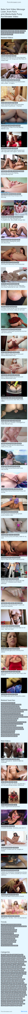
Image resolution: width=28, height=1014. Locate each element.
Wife (17, 1005)
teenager (12, 80)
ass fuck (3, 148)
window (17, 32)
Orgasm (24, 986)
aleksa (3, 306)
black (9, 694)
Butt (2, 963)
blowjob (14, 55)
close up (22, 32)
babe (2, 32)
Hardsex (13, 977)
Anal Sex (3, 956)
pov (2, 125)
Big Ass (13, 958)
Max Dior (4, 283)
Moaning (24, 984)
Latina (16, 981)
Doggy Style (4, 970)
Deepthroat (13, 968)
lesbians (13, 262)
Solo (17, 998)
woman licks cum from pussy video (8, 720)
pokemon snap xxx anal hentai (8, 938)
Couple (18, 965)
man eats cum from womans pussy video (10, 706)
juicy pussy (16, 534)
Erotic (2, 972)
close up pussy (12, 194)
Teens (8, 1003)
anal (17, 894)
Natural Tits (12, 986)
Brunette (20, 961)
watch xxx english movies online (8, 942)
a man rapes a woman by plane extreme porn (11, 924)
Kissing (8, 981)
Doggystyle (10, 970)
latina (17, 579)
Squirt (20, 998)
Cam (6, 963)
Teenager (3, 1003)
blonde (21, 216)
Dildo (18, 968)
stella (14, 329)
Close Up (15, 963)
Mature (10, 984)
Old (17, 986)
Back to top (24, 1011)
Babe (23, 956)
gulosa (17, 870)
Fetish (8, 974)
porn (3, 759)
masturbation (11, 31)
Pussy (2, 991)
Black (2, 961)
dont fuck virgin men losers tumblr (8, 929)
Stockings (9, 1002)
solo (11, 34)
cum (3, 102)
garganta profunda (10, 870)
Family (16, 972)
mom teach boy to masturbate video (9, 736)
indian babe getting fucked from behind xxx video (12, 711)
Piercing (24, 988)
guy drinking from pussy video (8, 702)
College (3, 965)
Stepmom (3, 1002)
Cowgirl (23, 965)
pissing (13, 557)
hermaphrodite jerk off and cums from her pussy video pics (14, 709)
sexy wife (19, 443)
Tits (21, 1003)
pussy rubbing (5, 194)
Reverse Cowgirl (17, 993)
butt (7, 626)
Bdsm (9, 958)
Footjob (24, 974)
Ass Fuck (19, 956)
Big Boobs (18, 958)
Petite (20, 988)
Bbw (5, 958)
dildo (13, 398)
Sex (17, 995)
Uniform (6, 1005)
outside (15, 489)
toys (10, 398)
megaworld (4, 916)
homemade (22, 31)
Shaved (3, 996)
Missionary (18, 984)
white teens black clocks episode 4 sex (9, 936)
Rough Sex (8, 995)
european (8, 262)
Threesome (13, 1003)
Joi (2, 981)
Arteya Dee (4, 489)
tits (9, 32)
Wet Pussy (12, 1005)
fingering (3, 34)
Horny (9, 979)
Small (2, 998)
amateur (17, 31)
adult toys (9, 148)
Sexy (25, 995)
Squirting (3, 1000)
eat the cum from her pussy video (8, 725)
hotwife (3, 443)
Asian (12, 956)
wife (6, 125)
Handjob (3, 977)
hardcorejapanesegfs (6, 239)
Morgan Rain (11, 216)
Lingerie (8, 982)
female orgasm (19, 398)
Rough (2, 995)
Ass (15, 956)
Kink (5, 981)
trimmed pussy (8, 847)
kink (9, 603)
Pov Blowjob (19, 989)
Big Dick (8, 960)
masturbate (3, 31)
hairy (13, 32)
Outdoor (7, 988)
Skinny (14, 996)
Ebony (22, 970)
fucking (3, 55)
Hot (12, 979)
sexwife (18, 125)
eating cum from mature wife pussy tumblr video (12, 715)
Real (2, 993)
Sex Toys (21, 995)
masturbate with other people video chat (10, 734)
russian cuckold (18, 603)
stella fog (19, 329)
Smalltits (13, 998)
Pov (14, 989)
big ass (11, 306)
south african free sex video (7, 933)
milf (18, 262)
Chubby (9, 963)
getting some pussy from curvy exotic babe (10, 713)
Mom (2, 986)
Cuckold (8, 967)
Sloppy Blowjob (21, 996)
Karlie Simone (12, 894)
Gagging (11, 975)
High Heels (19, 977)
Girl (15, 975)
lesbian (16, 216)
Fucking (6, 975)
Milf (14, 984)
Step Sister (15, 1000)
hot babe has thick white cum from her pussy (11, 704)
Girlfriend (20, 975)
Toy (23, 1003)
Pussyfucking (22, 991)
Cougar (14, 965)
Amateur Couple (15, 954)
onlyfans (10, 512)
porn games (11, 826)
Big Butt (23, 958)
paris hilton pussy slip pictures (8, 730)
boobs (6, 32)
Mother (6, 986)
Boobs (15, 961)
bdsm (12, 603)
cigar (15, 804)
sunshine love (5, 826)
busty (18, 648)
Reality (6, 993)
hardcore (18, 80)
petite (3, 626)
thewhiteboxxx (10, 283)
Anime (7, 956)
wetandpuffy (4, 557)
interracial (8, 55)
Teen (22, 1002)
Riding (24, 993)
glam (3, 847)
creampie (7, 420)
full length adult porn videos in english (9, 935)
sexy (16, 102)
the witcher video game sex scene (8, 940)
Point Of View (4, 989)
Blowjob (11, 961)
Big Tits (13, 960)
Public (24, 989)
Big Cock (3, 960)
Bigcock (17, 960)
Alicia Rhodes (4, 894)
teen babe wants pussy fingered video (9, 718)
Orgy (2, 988)
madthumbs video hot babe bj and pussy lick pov (12, 727)
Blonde (6, 961)
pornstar (14, 759)
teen (8, 80)
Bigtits (22, 960)
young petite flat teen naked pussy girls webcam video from (14, 717)
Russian (13, 995)
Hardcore (8, 977)
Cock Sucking (21, 963)
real (14, 420)
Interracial (17, 979)
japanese (14, 239)
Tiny (18, 1003)
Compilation (8, 965)
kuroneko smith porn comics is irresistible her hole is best (13, 926)
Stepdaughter (22, 1000)
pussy (8, 34)
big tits (7, 306)
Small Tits (7, 998)
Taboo (14, 1002)
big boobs (7, 804)
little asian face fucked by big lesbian (9, 945)
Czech (8, 968)
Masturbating (21, 982)
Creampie (3, 967)
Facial (12, 972)
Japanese (22, 979)
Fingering (13, 974)
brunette (17, 626)
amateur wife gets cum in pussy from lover (10, 708)
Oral (20, 986)
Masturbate (14, 982)
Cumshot (3, 968)
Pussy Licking (15, 991)
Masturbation (4, 984)
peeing (18, 557)
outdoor (20, 489)
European (7, 972)
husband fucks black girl (6, 943)
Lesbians (3, 982)
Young (20, 1005)
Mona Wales (4, 216)
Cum (13, 967)
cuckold (9, 125)
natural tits (15, 847)
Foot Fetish (18, 974)
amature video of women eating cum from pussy (11, 724)
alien (16, 694)
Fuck (2, 975)
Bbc (2, 958)
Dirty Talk (23, 968)
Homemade (3, 979)
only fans (16, 512)
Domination (16, 970)
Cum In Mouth (18, 967)
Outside (11, 988)
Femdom (3, 974)
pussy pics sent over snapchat (7, 732)
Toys (2, 1005)
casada (3, 870)
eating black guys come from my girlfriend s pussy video (13, 722)
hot (13, 102)
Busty (25, 961)
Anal (22, 954)
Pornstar (10, 989)
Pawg (16, 988)
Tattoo (18, 1002)
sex (5, 102)
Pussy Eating (8, 991)
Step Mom (9, 1000)
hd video (17, 916)
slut (11, 420)
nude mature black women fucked (8, 931)
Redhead (11, 993)
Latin (13, 981)
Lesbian (21, 981)
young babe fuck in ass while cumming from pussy (12, 729)
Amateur (9, 954)
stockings (4, 80)
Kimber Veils (4, 512)
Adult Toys (3, 954)
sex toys (3, 329)
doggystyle (9, 329)
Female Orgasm (22, 972)
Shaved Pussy (9, 996)
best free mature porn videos (7, 928)
